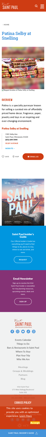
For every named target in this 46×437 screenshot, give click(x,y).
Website (9, 148)
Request (23, 260)
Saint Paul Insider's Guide (21, 433)
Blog (23, 378)
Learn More (25, 416)
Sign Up (23, 301)
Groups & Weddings (23, 371)
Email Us (34, 157)
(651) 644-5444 (11, 139)
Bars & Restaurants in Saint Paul (23, 347)
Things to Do (23, 343)
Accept (35, 422)
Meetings (23, 367)
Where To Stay (23, 351)
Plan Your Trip (23, 355)
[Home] (10, 6)
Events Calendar (23, 339)
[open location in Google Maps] (18, 90)
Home (6, 25)
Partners (23, 374)
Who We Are (23, 359)
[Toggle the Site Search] (36, 5)
